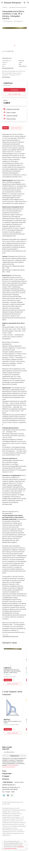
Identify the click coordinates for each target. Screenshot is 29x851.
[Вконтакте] (8, 795)
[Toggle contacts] (24, 2)
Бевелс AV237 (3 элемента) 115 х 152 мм (12, 722)
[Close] (24, 841)
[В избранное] (14, 680)
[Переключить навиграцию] (2, 2)
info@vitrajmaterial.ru (9, 785)
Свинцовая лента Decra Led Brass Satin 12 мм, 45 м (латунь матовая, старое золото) (12, 671)
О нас (4, 771)
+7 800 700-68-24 (7, 782)
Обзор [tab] (6, 128)
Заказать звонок (19, 782)
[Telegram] (4, 795)
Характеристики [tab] (16, 128)
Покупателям (6, 773)
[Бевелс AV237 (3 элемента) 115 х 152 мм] (13, 708)
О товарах (5, 776)
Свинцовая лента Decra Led (10, 636)
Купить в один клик (14, 94)
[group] (14, 36)
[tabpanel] (14, 385)
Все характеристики (7, 68)
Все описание (6, 77)
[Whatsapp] (12, 795)
